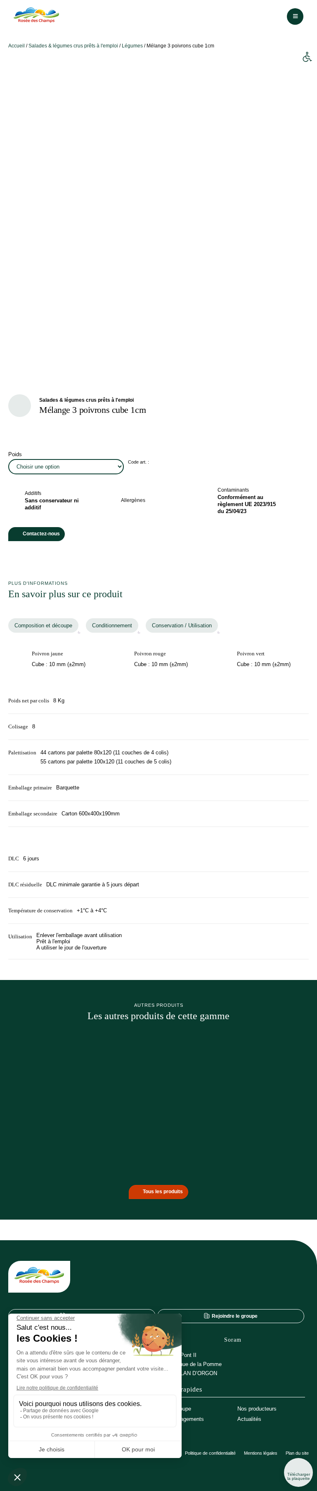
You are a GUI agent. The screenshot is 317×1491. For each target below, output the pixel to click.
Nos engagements (182, 1419)
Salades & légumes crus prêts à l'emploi (73, 46)
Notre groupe (176, 1409)
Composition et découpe (43, 625)
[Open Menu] (295, 16)
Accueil (16, 46)
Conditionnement (112, 625)
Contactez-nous (41, 534)
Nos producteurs (257, 1409)
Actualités (249, 1419)
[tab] (43, 625)
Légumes (132, 46)
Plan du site (297, 1453)
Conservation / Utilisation (182, 625)
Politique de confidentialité (210, 1453)
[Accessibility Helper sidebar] (307, 57)
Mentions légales (260, 1453)
